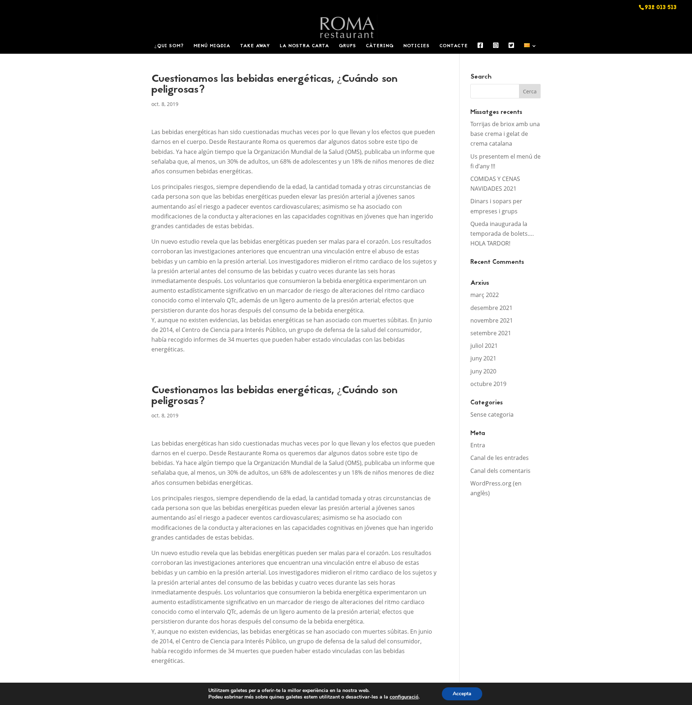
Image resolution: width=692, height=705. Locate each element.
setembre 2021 (490, 333)
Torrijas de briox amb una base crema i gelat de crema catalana (505, 133)
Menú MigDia (212, 47)
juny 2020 (483, 371)
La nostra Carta (304, 47)
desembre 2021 (491, 308)
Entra (477, 445)
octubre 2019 (488, 384)
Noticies (416, 47)
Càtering (380, 47)
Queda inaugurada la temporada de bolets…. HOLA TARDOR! (502, 233)
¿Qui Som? (169, 47)
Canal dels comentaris (500, 471)
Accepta (462, 693)
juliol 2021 (484, 346)
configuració (404, 697)
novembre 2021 (491, 320)
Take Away (255, 47)
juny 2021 (483, 358)
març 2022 (484, 295)
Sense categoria (492, 414)
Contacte (453, 47)
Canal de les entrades (499, 458)
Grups (347, 47)
